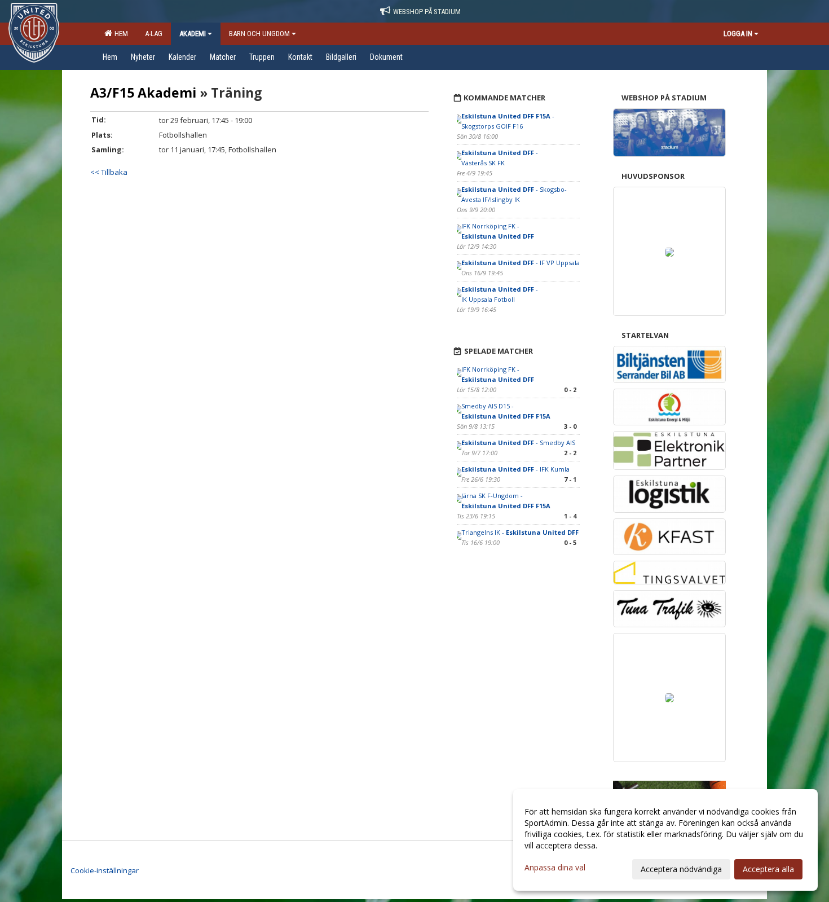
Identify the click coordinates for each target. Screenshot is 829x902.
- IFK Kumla (515, 469)
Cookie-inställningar (104, 870)
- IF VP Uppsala (520, 262)
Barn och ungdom (259, 33)
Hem (119, 33)
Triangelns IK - (520, 532)
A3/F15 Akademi (143, 92)
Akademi (192, 33)
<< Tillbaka (108, 172)
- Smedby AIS (518, 442)
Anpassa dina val (554, 868)
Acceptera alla (768, 869)
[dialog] (665, 840)
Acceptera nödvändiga (681, 869)
